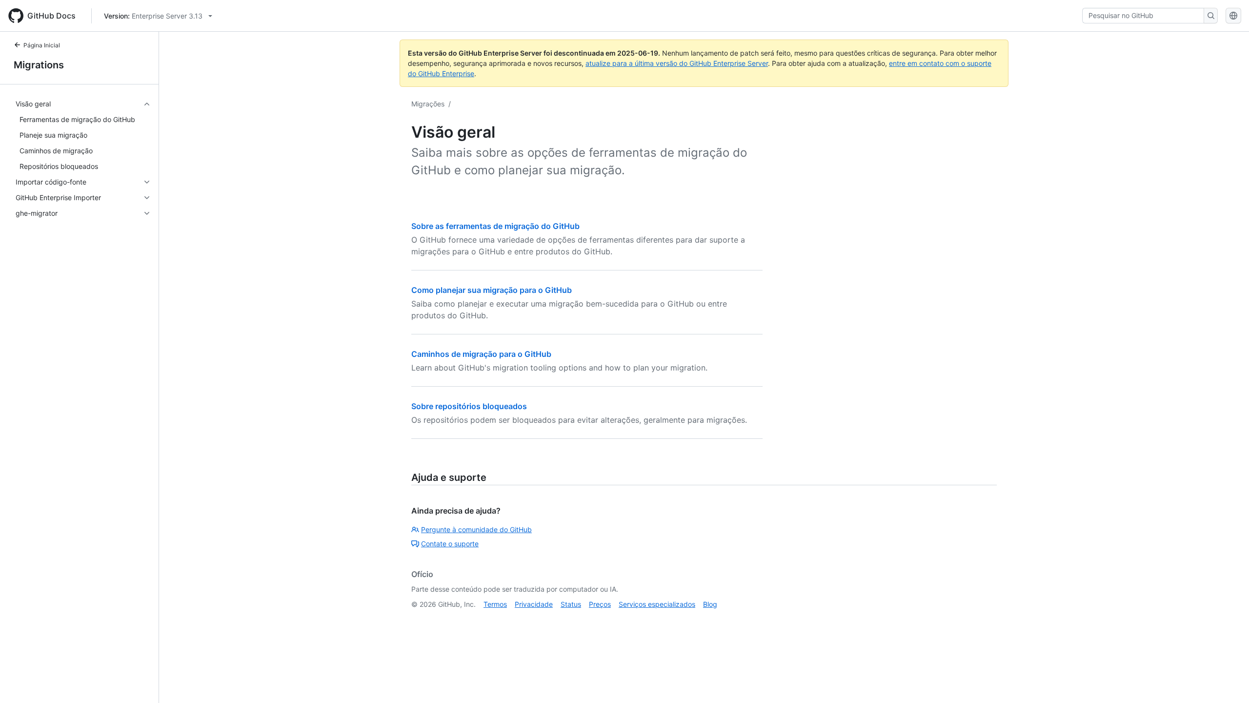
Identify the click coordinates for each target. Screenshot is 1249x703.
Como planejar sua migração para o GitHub (491, 290)
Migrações (427, 104)
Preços (600, 604)
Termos (495, 604)
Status (571, 604)
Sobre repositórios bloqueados (469, 406)
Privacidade (534, 604)
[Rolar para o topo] (1227, 681)
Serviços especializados (657, 604)
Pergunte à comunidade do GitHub (476, 529)
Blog (710, 604)
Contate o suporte (450, 543)
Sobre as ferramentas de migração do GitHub (495, 226)
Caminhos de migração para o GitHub (481, 354)
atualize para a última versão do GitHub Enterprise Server (676, 63)
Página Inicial (41, 45)
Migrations (39, 65)
